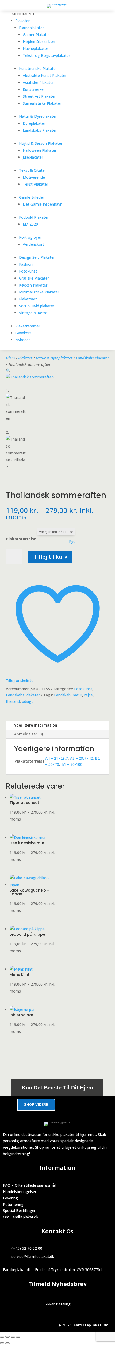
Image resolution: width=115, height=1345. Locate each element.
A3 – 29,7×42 (81, 758)
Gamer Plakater (36, 34)
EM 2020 (30, 224)
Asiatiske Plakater (38, 82)
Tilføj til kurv (50, 556)
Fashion (26, 264)
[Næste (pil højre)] (7, 1343)
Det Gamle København (42, 204)
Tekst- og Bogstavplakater (46, 55)
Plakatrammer (27, 325)
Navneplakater (35, 48)
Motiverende (34, 177)
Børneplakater (31, 27)
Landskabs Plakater (40, 130)
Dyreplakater (34, 123)
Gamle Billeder (31, 197)
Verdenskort (33, 244)
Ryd (72, 541)
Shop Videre (36, 1105)
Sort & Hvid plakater (36, 305)
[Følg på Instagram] (36, 1325)
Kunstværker (34, 89)
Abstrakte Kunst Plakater (45, 75)
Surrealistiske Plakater (42, 103)
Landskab (62, 694)
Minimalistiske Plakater (39, 292)
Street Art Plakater (39, 96)
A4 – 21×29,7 (56, 758)
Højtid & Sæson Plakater (40, 143)
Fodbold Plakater (34, 217)
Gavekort (23, 332)
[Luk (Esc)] (18, 1337)
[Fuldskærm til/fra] (7, 1337)
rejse (88, 694)
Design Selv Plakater (37, 257)
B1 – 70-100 (71, 764)
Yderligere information (35, 725)
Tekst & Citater (32, 170)
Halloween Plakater (39, 150)
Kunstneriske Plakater (38, 68)
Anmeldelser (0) (28, 733)
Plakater (22, 20)
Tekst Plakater (35, 184)
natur (77, 694)
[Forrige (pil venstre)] (2, 1343)
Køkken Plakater (33, 285)
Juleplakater (33, 157)
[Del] (13, 1337)
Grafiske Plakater (34, 278)
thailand (13, 701)
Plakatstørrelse (21, 538)
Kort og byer (30, 237)
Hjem (10, 357)
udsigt (27, 701)
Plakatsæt (28, 298)
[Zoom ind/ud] (2, 1337)
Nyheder (22, 339)
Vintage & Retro (33, 312)
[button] (22, 14)
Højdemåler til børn (39, 41)
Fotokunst (28, 271)
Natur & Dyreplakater (38, 116)
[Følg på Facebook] (26, 1325)
